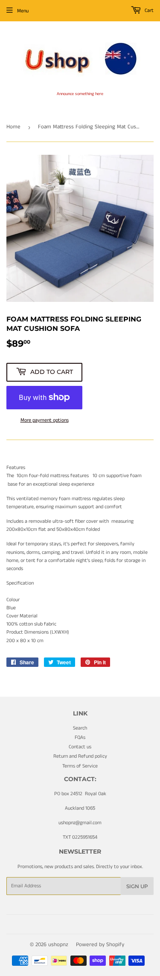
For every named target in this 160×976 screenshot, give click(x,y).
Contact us (80, 746)
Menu (23, 10)
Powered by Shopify (100, 945)
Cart (148, 10)
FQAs (80, 737)
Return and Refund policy (80, 756)
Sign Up (137, 886)
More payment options (44, 420)
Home (13, 127)
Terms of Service (80, 766)
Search (80, 728)
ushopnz (58, 945)
